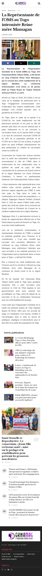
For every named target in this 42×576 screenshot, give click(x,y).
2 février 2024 (7, 35)
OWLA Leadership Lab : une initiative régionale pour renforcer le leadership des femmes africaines (25, 355)
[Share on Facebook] (8, 63)
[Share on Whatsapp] (34, 63)
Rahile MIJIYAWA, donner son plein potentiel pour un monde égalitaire (26, 397)
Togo (19, 10)
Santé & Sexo (19, 556)
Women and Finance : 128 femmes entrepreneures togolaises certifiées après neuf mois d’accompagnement (24, 471)
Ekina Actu (11, 10)
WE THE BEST (21, 545)
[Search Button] (39, 3)
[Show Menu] (3, 3)
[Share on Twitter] (21, 63)
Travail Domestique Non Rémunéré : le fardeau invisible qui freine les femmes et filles (24, 484)
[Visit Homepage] (20, 3)
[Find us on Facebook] (2, 569)
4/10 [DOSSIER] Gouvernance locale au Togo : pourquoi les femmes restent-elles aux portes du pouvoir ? (24, 512)
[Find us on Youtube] (8, 569)
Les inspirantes (18, 554)
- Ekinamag (11, 545)
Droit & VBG (6, 554)
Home (4, 10)
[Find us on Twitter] (5, 569)
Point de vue (6, 556)
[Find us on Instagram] (11, 569)
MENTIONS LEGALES (9, 559)
